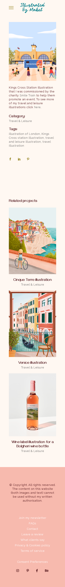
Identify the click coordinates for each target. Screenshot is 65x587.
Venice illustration (32, 363)
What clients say (32, 539)
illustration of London (24, 133)
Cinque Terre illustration (32, 280)
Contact (32, 528)
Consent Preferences (32, 561)
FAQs (32, 523)
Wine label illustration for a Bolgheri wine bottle (32, 444)
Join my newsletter (32, 517)
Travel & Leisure (20, 121)
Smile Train (27, 95)
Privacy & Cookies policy (32, 545)
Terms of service (32, 550)
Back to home (32, 179)
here (37, 107)
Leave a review (32, 534)
